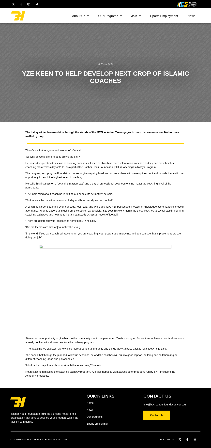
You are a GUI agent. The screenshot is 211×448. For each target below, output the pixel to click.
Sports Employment (164, 16)
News (191, 16)
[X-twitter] (13, 4)
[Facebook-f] (21, 4)
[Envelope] (36, 4)
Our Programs (108, 16)
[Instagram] (29, 4)
